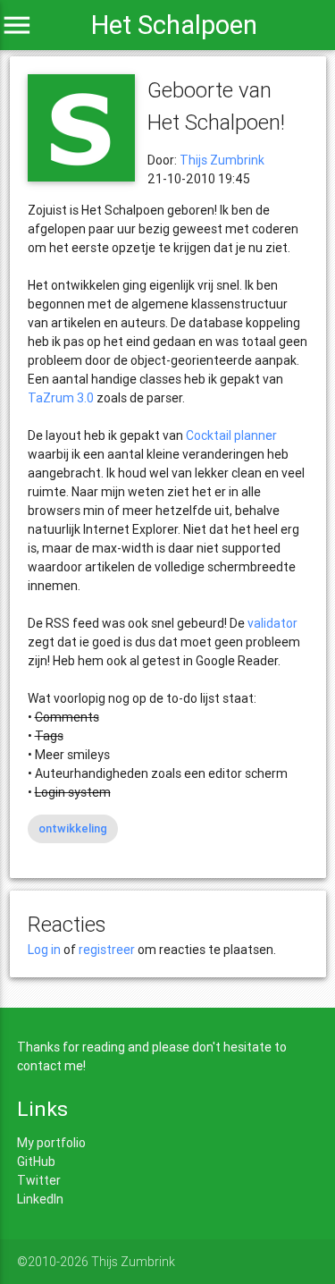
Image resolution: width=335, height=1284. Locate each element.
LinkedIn (40, 1199)
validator (272, 623)
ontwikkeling (72, 828)
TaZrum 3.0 (61, 398)
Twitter (39, 1180)
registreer (107, 950)
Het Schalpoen (174, 25)
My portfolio (51, 1143)
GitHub (36, 1161)
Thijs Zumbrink (222, 160)
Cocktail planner (231, 435)
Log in (44, 950)
